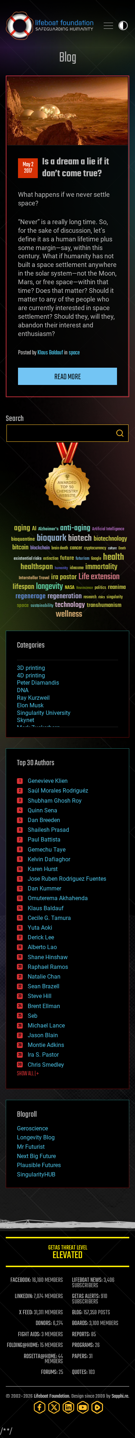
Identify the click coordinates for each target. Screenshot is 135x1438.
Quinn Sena (42, 810)
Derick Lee (41, 937)
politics (100, 588)
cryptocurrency (95, 548)
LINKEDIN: (24, 1296)
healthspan (37, 567)
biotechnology (110, 539)
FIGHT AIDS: (29, 1334)
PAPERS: (80, 1356)
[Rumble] (97, 1407)
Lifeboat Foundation (51, 1396)
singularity (115, 597)
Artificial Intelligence (108, 529)
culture (112, 548)
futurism (82, 559)
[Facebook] (39, 1407)
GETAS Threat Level (67, 1253)
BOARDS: (80, 1323)
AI (34, 529)
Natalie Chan (44, 976)
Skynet (25, 720)
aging (22, 528)
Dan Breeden (44, 820)
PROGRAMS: (83, 1345)
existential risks (27, 559)
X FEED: (26, 1312)
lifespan (23, 587)
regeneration (65, 596)
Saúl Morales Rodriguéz (58, 790)
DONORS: (44, 1323)
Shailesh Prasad (48, 829)
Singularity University (44, 712)
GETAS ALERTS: (86, 1296)
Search (120, 433)
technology (70, 605)
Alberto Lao (42, 947)
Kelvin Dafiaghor (49, 859)
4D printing (31, 675)
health (113, 557)
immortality (101, 567)
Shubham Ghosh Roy (55, 800)
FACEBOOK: (20, 1280)
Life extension (99, 577)
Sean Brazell (43, 986)
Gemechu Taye (47, 849)
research (90, 597)
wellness (69, 614)
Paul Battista (44, 839)
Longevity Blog (36, 1137)
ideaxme (77, 568)
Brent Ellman (44, 1006)
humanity (61, 568)
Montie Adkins (46, 1045)
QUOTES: (79, 1372)
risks (101, 597)
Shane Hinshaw (48, 957)
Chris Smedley (46, 1064)
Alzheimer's (48, 529)
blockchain (40, 548)
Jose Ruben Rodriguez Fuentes (67, 878)
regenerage (30, 596)
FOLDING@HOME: (23, 1345)
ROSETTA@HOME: (40, 1356)
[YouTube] (83, 1407)
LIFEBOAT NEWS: (87, 1280)
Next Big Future (36, 1156)
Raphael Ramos (48, 966)
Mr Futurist (31, 1146)
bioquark (51, 538)
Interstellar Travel (34, 578)
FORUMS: (49, 1372)
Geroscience (32, 1128)
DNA (22, 690)
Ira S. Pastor (43, 1054)
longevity (49, 586)
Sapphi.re (120, 1396)
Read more (67, 377)
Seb (32, 1015)
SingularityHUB (36, 1174)
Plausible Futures (39, 1165)
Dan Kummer (44, 888)
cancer (76, 548)
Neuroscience (84, 588)
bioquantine (23, 539)
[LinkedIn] (68, 1407)
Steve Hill (39, 996)
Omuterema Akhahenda (58, 898)
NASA (70, 588)
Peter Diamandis (38, 682)
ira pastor (64, 577)
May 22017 (28, 168)
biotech (80, 538)
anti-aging (75, 528)
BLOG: (77, 1312)
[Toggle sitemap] (108, 25)
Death (122, 548)
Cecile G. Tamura (49, 918)
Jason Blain (43, 1035)
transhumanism (104, 605)
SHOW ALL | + (28, 1074)
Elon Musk (30, 705)
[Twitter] (54, 1407)
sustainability (42, 606)
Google (96, 559)
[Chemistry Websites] (67, 478)
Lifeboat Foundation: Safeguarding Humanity (49, 25)
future (67, 558)
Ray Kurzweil (33, 697)
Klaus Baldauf (50, 353)
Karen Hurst (43, 869)
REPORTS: (81, 1334)
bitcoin (20, 548)
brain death (59, 548)
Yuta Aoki (40, 927)
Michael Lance (46, 1025)
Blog (67, 58)
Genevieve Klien (48, 780)
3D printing (31, 667)
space (74, 353)
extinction (50, 559)
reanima (117, 587)
